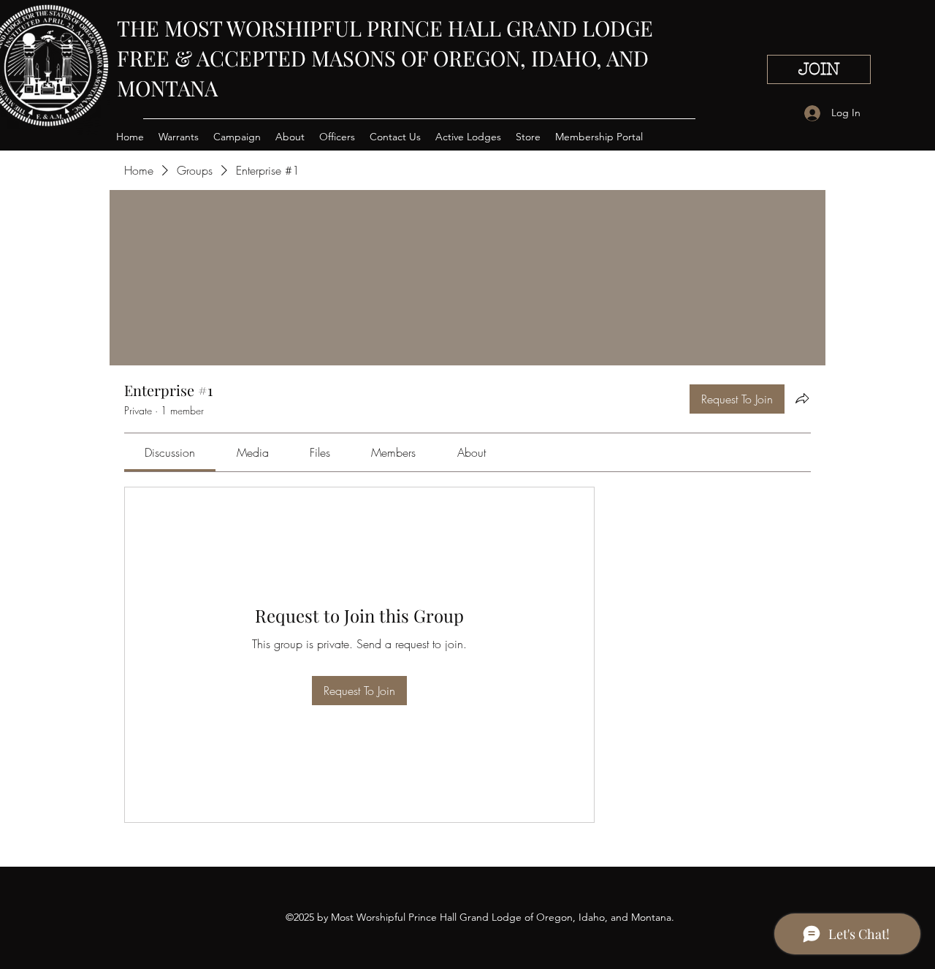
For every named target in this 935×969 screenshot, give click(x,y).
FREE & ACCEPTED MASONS (259, 58)
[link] (170, 452)
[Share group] (802, 398)
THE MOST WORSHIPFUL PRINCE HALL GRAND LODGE (385, 28)
